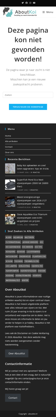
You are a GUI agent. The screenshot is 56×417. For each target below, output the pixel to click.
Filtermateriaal (13, 242)
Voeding (10, 275)
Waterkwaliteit (13, 280)
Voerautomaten (23, 275)
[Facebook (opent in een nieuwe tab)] (27, 2)
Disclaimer (22, 333)
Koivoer (21, 251)
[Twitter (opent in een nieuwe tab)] (23, 2)
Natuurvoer (11, 256)
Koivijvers (10, 251)
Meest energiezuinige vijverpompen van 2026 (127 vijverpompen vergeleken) (32, 200)
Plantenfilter (39, 256)
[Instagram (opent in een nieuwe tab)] (30, 2)
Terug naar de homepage (28, 106)
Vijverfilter (37, 266)
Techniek (18, 261)
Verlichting (24, 266)
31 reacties (35, 172)
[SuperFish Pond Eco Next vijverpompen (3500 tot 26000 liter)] (10, 184)
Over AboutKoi (17, 353)
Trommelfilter (32, 261)
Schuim (9, 261)
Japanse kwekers (30, 242)
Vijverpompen (12, 271)
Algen (8, 237)
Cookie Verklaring (40, 333)
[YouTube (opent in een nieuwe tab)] (33, 2)
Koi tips (38, 247)
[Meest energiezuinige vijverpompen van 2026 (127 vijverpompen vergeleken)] (10, 202)
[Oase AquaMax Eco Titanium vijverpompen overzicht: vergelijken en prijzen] (10, 219)
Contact (9, 146)
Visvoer (41, 271)
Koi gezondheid (13, 247)
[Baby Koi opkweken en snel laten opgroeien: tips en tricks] (10, 168)
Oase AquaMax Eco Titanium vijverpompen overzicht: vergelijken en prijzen (32, 217)
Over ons (9, 152)
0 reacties (34, 190)
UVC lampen (11, 266)
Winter (25, 280)
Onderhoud (25, 256)
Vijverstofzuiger (28, 271)
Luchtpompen (33, 251)
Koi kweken (27, 247)
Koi (41, 242)
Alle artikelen (11, 141)
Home (8, 135)
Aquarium (18, 237)
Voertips (37, 275)
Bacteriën (29, 237)
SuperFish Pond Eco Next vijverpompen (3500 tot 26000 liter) (32, 183)
